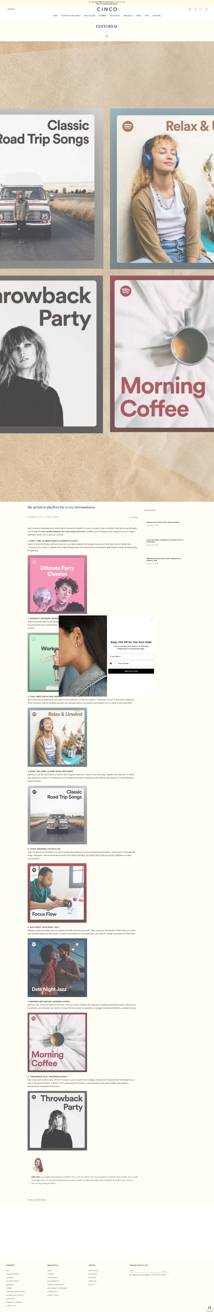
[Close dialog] (151, 618)
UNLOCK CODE (131, 671)
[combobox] (112, 663)
